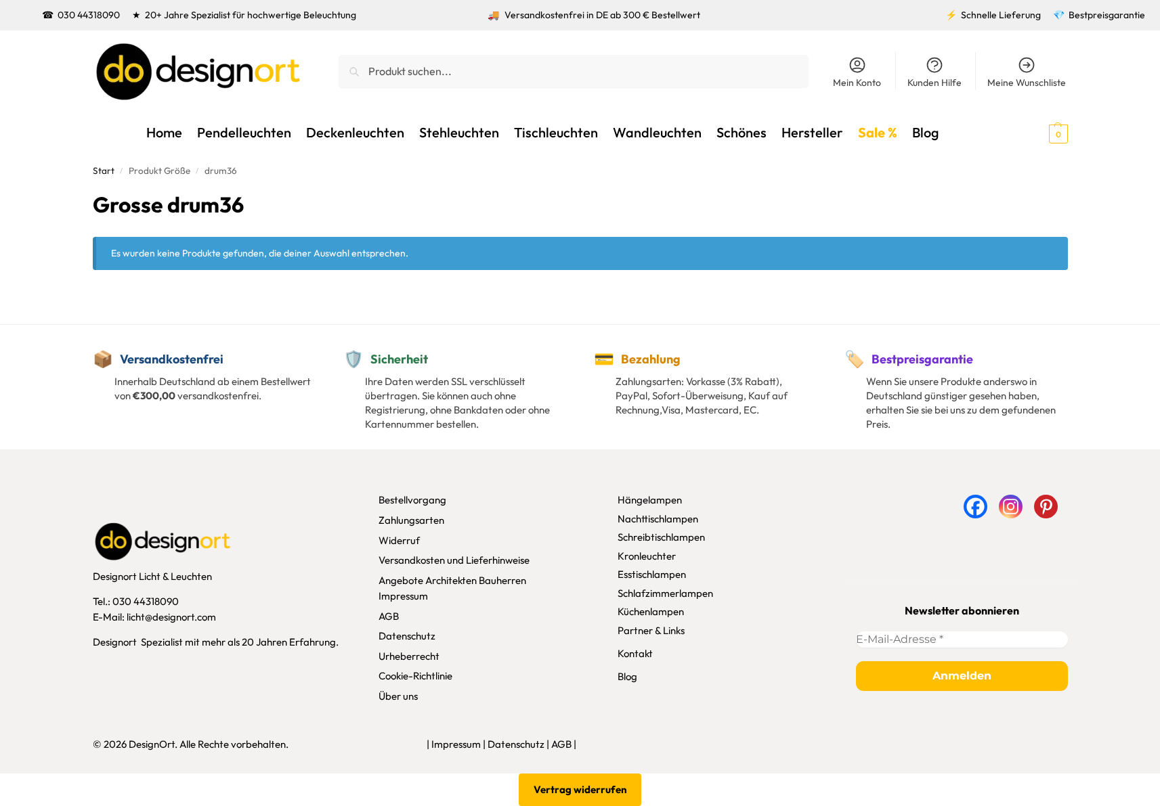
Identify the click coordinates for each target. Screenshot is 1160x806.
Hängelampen (650, 499)
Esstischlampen (652, 574)
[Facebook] (975, 506)
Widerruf (399, 540)
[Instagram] (1011, 506)
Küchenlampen (651, 611)
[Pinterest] (1046, 506)
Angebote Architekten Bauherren (452, 580)
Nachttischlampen (658, 518)
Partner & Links (651, 630)
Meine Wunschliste (1026, 82)
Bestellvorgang (412, 499)
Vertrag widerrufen (580, 789)
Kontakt (635, 653)
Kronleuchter (647, 556)
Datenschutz (407, 635)
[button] (1034, 132)
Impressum (403, 595)
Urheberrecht (409, 656)
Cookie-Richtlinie (415, 675)
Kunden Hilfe (934, 82)
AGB (389, 616)
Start (103, 170)
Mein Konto (857, 82)
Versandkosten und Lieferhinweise (454, 560)
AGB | (563, 744)
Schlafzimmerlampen (665, 593)
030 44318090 (89, 15)
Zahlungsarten (411, 520)
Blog (627, 676)
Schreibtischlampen (661, 537)
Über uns (398, 696)
